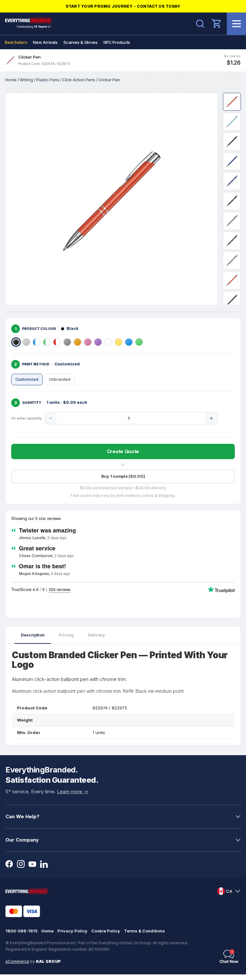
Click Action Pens (78, 79)
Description (33, 634)
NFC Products (116, 42)
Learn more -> (72, 791)
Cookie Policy (105, 930)
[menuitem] (16, 42)
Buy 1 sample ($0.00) (123, 476)
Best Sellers (16, 42)
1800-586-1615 (21, 930)
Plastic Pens (47, 79)
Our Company (22, 840)
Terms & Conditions (144, 930)
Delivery (96, 634)
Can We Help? (22, 816)
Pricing (66, 634)
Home (11, 79)
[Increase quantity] (211, 418)
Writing (26, 79)
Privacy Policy (72, 930)
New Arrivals (45, 42)
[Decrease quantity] (50, 418)
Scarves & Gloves (80, 42)
